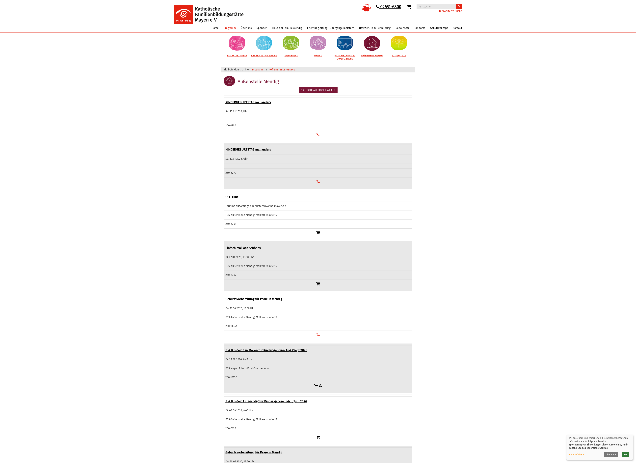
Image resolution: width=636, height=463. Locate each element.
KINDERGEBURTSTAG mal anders (248, 102)
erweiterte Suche (451, 11)
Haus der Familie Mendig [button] (287, 28)
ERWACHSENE (291, 55)
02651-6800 (390, 6)
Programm (258, 69)
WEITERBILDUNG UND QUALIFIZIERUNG (345, 57)
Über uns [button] (246, 28)
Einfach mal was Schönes (243, 248)
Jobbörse (420, 28)
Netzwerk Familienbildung (375, 28)
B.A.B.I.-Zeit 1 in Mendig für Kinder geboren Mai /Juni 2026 (266, 401)
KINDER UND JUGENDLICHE (264, 55)
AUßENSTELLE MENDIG (372, 55)
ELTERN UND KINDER (237, 55)
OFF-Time (231, 197)
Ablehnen (611, 454)
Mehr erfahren (576, 454)
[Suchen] (459, 6)
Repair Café (403, 28)
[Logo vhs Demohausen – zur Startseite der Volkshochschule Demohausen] (208, 11)
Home (215, 28)
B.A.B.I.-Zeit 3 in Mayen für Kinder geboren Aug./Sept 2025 (266, 350)
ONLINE (318, 55)
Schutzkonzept (439, 28)
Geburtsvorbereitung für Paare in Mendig (253, 299)
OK (625, 454)
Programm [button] (230, 28)
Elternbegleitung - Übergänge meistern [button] (330, 28)
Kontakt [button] (457, 28)
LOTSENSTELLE (399, 55)
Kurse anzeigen (318, 90)
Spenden (262, 28)
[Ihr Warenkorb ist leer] (409, 7)
